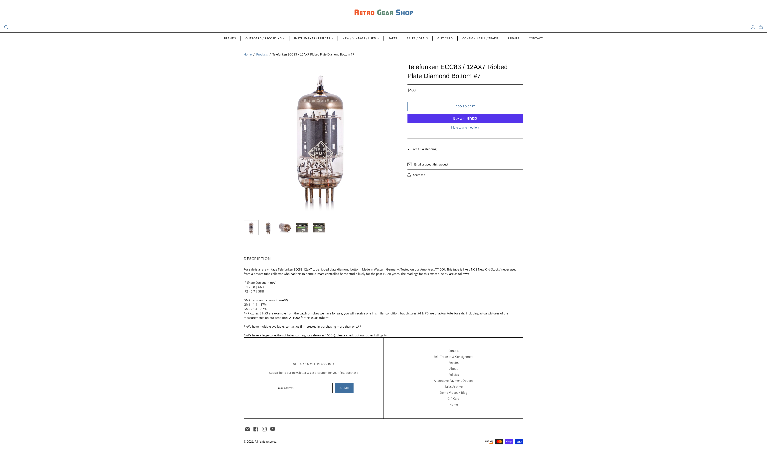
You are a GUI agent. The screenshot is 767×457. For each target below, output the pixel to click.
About (453, 369)
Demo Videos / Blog (453, 393)
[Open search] (6, 27)
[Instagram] (264, 429)
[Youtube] (272, 429)
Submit (344, 388)
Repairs (513, 38)
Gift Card (445, 38)
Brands (230, 38)
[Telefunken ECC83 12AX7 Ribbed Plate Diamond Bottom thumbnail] (285, 227)
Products (262, 54)
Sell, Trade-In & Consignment (453, 357)
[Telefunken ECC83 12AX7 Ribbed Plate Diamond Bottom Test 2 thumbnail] (319, 227)
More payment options (465, 127)
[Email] (247, 429)
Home (248, 54)
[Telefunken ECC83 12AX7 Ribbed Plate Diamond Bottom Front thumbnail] (251, 227)
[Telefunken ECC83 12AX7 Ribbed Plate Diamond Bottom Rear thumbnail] (268, 227)
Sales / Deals (417, 38)
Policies (453, 375)
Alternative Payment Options (453, 381)
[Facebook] (255, 429)
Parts (392, 38)
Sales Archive (454, 387)
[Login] (753, 27)
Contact (536, 38)
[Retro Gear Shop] (383, 12)
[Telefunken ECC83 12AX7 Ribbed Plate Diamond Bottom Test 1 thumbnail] (302, 227)
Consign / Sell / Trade (480, 38)
